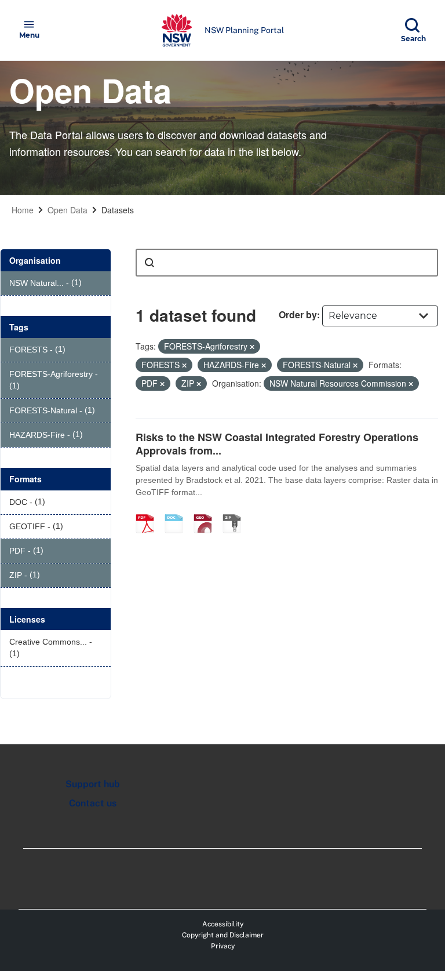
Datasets (117, 210)
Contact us (92, 803)
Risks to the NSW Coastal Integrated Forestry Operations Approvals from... (277, 444)
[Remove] (252, 346)
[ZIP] (235, 511)
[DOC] (178, 511)
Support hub (92, 784)
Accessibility (222, 924)
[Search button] (149, 263)
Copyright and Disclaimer (223, 935)
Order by (298, 314)
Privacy (223, 946)
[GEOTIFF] (207, 511)
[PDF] (149, 511)
